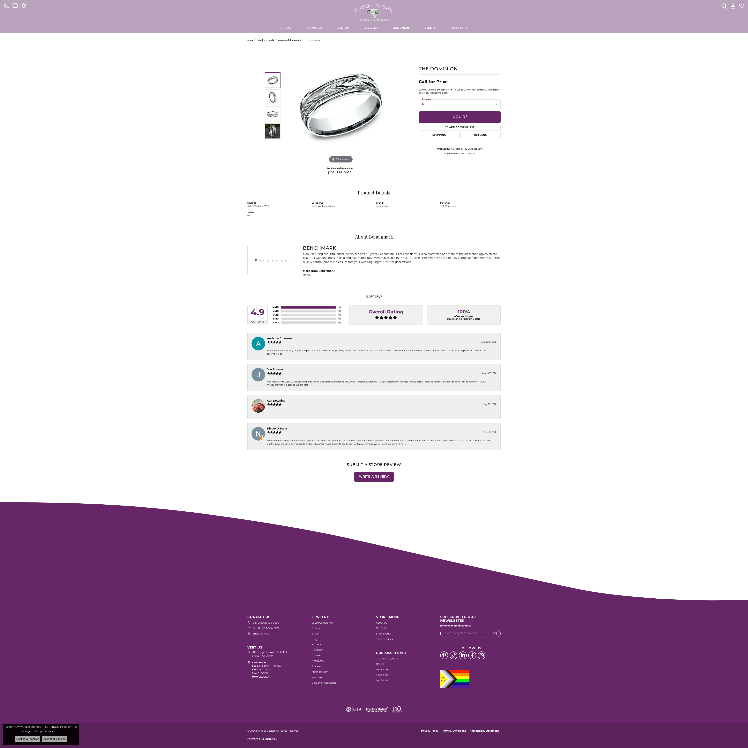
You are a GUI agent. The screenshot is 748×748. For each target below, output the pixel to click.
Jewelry (371, 28)
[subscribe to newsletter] (495, 633)
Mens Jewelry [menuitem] (320, 672)
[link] (6, 6)
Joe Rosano (275, 369)
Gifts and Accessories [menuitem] (324, 683)
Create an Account (387, 659)
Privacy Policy (429, 731)
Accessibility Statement (484, 731)
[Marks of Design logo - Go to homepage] (374, 11)
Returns (480, 135)
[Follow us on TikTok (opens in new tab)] (453, 655)
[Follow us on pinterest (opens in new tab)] (444, 655)
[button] (724, 6)
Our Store (459, 28)
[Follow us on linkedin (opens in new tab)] (463, 655)
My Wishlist (383, 681)
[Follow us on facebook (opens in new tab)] (472, 655)
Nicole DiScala (277, 429)
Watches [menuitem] (317, 677)
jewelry (261, 40)
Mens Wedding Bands (289, 40)
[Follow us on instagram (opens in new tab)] (481, 655)
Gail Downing (276, 401)
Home (250, 40)
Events (430, 28)
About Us (381, 623)
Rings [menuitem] (315, 639)
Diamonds (314, 28)
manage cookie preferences (38, 731)
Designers (401, 28)
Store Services (384, 639)
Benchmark (382, 206)
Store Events (383, 634)
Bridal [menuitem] (315, 634)
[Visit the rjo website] (397, 709)
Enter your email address (455, 626)
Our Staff (381, 628)
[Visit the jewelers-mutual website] (377, 709)
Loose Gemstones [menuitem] (322, 623)
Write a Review (374, 476)
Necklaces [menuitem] (318, 661)
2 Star (276, 319)
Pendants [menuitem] (317, 650)
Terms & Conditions (454, 731)
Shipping (439, 135)
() (339, 307)
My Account (383, 670)
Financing (382, 675)
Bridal (271, 40)
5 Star (276, 307)
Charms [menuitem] (316, 656)
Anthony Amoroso (279, 338)
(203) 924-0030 (340, 172)
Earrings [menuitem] (316, 645)
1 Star (276, 323)
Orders (380, 664)
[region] (340, 105)
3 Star (276, 315)
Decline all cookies (27, 738)
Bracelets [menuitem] (317, 666)
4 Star (275, 311)
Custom (343, 28)
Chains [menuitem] (316, 628)
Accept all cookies (54, 738)
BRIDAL (286, 28)
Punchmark (270, 739)
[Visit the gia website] (354, 709)
